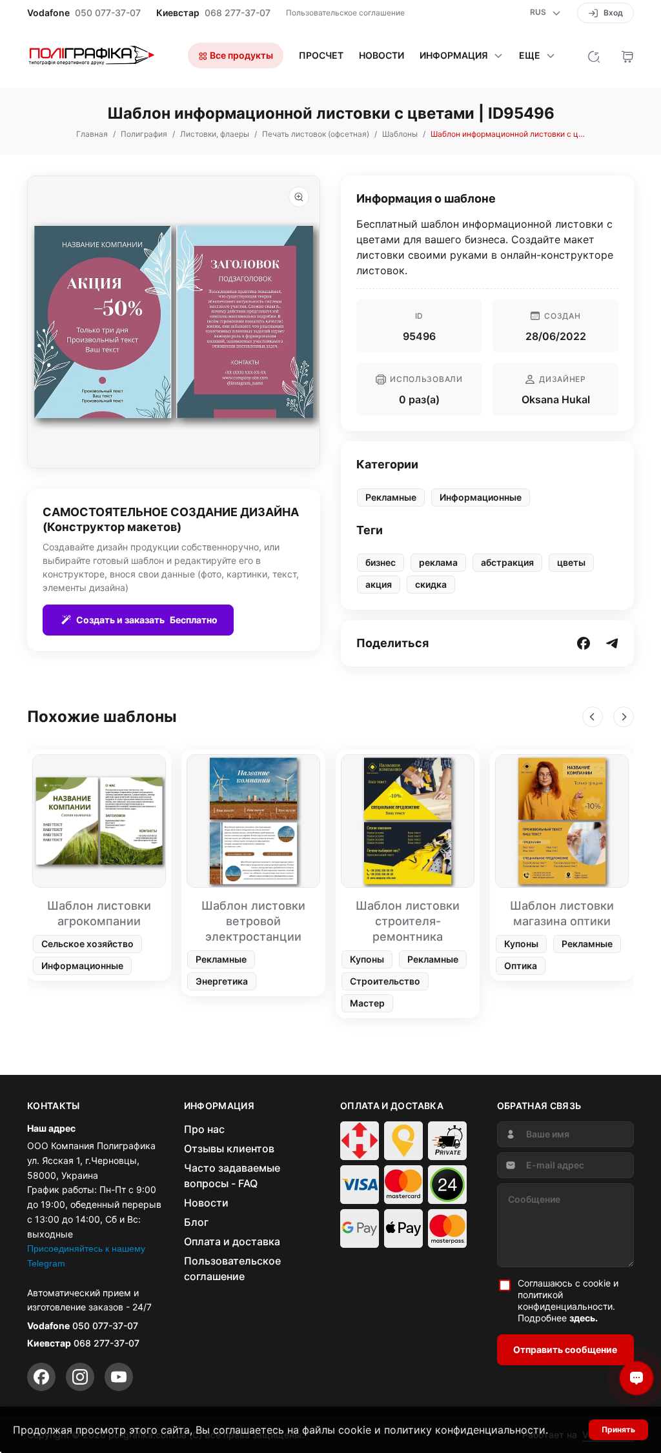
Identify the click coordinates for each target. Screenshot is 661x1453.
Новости (381, 55)
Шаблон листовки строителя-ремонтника (408, 921)
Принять (618, 1429)
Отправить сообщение (565, 1349)
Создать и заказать (147, 619)
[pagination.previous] (592, 716)
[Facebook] (41, 1377)
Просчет (321, 55)
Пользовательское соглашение (345, 12)
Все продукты (240, 55)
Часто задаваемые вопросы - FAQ (232, 1175)
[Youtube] (119, 1377)
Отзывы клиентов (229, 1148)
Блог (196, 1222)
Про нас (204, 1129)
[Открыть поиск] (593, 55)
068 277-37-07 (237, 13)
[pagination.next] (623, 716)
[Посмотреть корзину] (627, 55)
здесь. (583, 1317)
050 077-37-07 (108, 13)
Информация (454, 55)
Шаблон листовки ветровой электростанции (253, 921)
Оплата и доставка (232, 1241)
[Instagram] (80, 1377)
